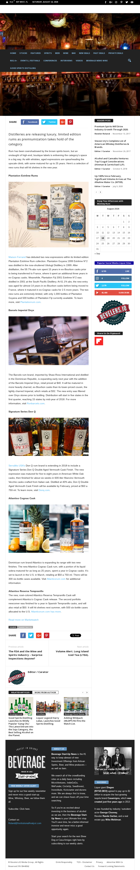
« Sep (97, 253)
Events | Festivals (30, 60)
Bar (74, 53)
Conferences (50, 60)
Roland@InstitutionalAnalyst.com (24, 823)
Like (127, 271)
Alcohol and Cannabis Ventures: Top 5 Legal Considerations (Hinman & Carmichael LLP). (112, 161)
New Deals (84, 53)
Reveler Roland (102, 133)
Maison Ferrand (17, 257)
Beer (57, 53)
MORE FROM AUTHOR (45, 692)
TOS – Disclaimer (84, 862)
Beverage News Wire (97, 60)
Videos (79, 60)
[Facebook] (105, 2)
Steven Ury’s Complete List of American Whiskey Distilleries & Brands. (112, 144)
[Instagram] (116, 2)
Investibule (56, 790)
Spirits (48, 53)
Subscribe (124, 292)
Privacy (99, 862)
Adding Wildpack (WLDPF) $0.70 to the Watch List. (74, 720)
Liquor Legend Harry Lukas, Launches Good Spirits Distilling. (48, 720)
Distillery (14, 98)
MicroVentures (58, 782)
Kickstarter (69, 790)
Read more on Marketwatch (24, 619)
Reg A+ (13, 60)
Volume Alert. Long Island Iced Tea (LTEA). (72, 653)
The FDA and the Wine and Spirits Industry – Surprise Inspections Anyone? (25, 655)
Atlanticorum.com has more (46, 611)
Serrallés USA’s (17, 465)
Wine (65, 53)
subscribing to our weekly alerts (67, 843)
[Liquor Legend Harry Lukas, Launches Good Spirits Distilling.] (48, 706)
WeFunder (56, 786)
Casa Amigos (65, 840)
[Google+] (111, 2)
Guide (24, 98)
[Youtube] (132, 2)
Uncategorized (15, 714)
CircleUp (67, 786)
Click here (25, 809)
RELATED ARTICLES (20, 692)
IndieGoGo (72, 782)
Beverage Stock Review (75, 714)
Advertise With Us (115, 862)
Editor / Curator (19, 111)
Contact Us (89, 866)
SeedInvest (78, 786)
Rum (32, 98)
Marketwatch (25, 627)
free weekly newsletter (35, 791)
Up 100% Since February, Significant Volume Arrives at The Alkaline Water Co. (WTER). (113, 179)
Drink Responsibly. (64, 862)
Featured (36, 53)
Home (13, 53)
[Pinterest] (121, 2)
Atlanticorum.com (56, 579)
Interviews (66, 60)
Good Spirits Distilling (23, 68)
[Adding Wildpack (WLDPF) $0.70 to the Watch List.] (76, 706)
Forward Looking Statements (111, 866)
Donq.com (44, 490)
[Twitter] (127, 2)
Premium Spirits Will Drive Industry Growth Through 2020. (111, 128)
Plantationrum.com (30, 302)
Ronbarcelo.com (36, 403)
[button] (129, 60)
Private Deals (115, 53)
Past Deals (99, 53)
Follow (125, 278)
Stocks (23, 53)
